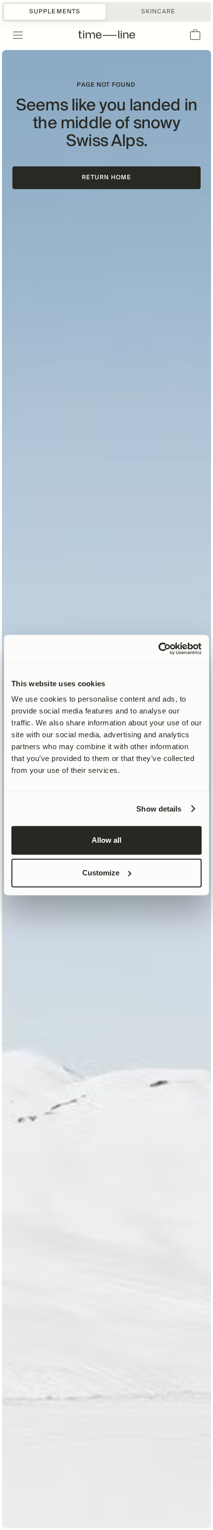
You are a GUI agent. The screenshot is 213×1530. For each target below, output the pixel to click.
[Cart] (195, 35)
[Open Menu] (12, 35)
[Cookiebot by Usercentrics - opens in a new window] (158, 648)
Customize (100, 872)
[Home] (106, 35)
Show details (158, 809)
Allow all (106, 840)
